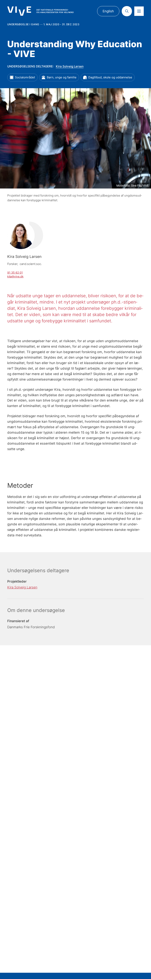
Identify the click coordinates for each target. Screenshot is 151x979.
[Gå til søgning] (127, 11)
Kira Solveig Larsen (70, 66)
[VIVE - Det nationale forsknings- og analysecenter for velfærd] (40, 11)
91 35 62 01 (15, 272)
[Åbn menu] (139, 11)
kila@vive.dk (15, 276)
